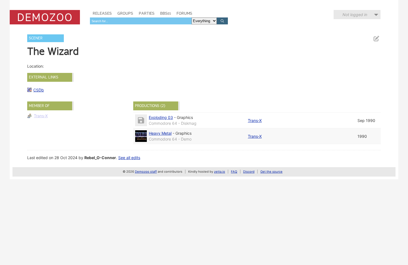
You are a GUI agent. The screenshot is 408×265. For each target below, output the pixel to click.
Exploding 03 (161, 117)
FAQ (234, 172)
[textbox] (141, 20)
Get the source (271, 172)
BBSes (165, 13)
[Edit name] (376, 39)
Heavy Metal (160, 133)
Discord (249, 172)
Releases (102, 13)
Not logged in (354, 14)
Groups (125, 13)
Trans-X (41, 115)
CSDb (38, 90)
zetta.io (219, 172)
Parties (147, 13)
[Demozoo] (45, 17)
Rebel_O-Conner (100, 157)
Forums (184, 13)
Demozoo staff (146, 172)
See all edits (129, 157)
